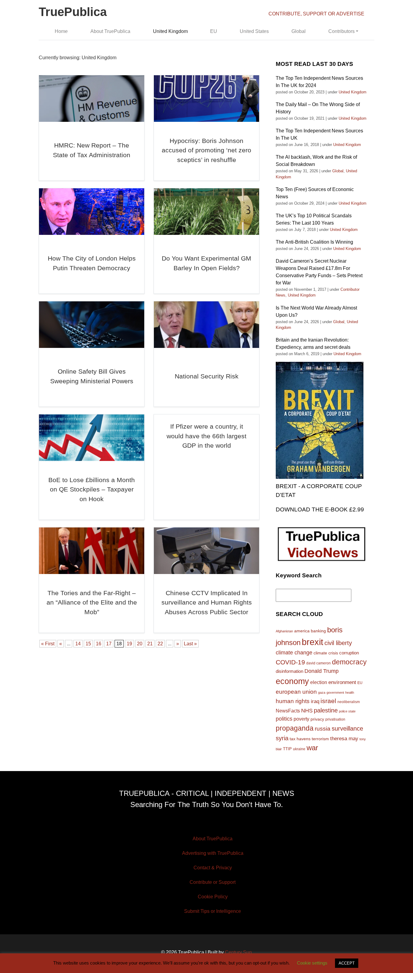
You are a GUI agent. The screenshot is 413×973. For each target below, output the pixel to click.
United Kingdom (170, 31)
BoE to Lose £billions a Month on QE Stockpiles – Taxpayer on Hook (91, 489)
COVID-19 (290, 662)
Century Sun (238, 952)
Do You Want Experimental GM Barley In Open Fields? (206, 263)
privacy (317, 719)
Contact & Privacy (212, 867)
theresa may (344, 738)
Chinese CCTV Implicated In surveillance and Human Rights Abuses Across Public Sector (206, 602)
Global (298, 31)
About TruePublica (110, 31)
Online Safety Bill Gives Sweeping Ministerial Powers (91, 376)
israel (328, 700)
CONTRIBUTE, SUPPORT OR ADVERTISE (316, 13)
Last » (190, 643)
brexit (312, 642)
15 (88, 643)
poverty (301, 719)
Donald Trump (321, 671)
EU (213, 31)
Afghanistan (284, 631)
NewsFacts (288, 710)
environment (342, 682)
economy (292, 681)
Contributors (341, 31)
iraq (315, 701)
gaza (321, 692)
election (318, 682)
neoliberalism (348, 702)
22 (160, 643)
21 (150, 643)
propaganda (295, 728)
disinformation (289, 671)
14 (78, 643)
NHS (307, 711)
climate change (294, 653)
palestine (326, 710)
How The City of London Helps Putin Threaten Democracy (92, 263)
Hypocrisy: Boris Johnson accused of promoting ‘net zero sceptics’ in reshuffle (206, 150)
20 (139, 643)
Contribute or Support (213, 882)
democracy (349, 662)
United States (254, 31)
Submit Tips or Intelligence (212, 911)
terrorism (320, 738)
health (349, 692)
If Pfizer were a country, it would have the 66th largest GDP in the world (206, 436)
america (302, 630)
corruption (349, 652)
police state (347, 711)
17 (109, 643)
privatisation (335, 719)
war (312, 748)
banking (318, 631)
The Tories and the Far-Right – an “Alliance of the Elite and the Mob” (92, 602)
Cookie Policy (213, 896)
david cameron (318, 663)
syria (282, 738)
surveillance (347, 728)
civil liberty (338, 643)
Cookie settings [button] (312, 962)
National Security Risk (207, 376)
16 (98, 643)
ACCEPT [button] (347, 963)
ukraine (299, 749)
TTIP (287, 749)
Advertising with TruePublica (212, 853)
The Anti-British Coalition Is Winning (314, 242)
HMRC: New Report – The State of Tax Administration (91, 150)
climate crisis (326, 653)
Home (61, 31)
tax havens (300, 738)
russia (322, 728)
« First (47, 643)
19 (129, 643)
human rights (293, 701)
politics (284, 719)
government (335, 692)
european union (296, 691)
